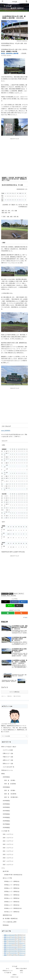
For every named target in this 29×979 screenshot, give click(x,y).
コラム (21, 972)
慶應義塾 (4, 595)
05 (14, 935)
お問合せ (14, 974)
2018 (5, 951)
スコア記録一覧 (7, 972)
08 (18, 949)
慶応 (9, 595)
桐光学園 (13, 595)
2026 (5, 935)
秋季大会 (22, 593)
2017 (5, 953)
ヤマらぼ (14, 1)
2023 (5, 941)
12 (24, 937)
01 (7, 935)
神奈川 (16, 593)
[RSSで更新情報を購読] (21, 613)
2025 (5, 937)
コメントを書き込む (14, 691)
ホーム (7, 968)
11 (23, 943)
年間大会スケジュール (7, 970)
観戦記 (11, 593)
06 (15, 947)
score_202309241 (5, 430)
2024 (5, 939)
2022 (5, 943)
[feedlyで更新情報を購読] (7, 613)
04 (12, 935)
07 (17, 935)
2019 (5, 949)
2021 (5, 945)
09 (20, 937)
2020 (5, 947)
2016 (5, 955)
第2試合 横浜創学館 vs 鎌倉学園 (9, 53)
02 (9, 935)
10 (21, 943)
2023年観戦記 (5, 593)
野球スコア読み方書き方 (21, 968)
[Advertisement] (14, 156)
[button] (19, 605)
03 (10, 935)
